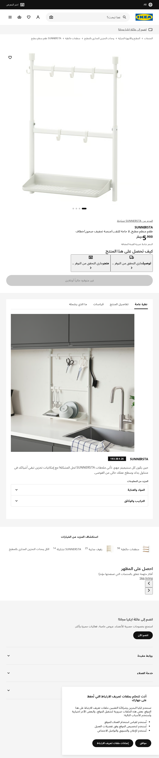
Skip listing (146, 578)
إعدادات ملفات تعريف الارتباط (113, 743)
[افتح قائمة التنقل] (10, 17)
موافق (143, 743)
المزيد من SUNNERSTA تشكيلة (135, 221)
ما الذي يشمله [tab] (78, 304)
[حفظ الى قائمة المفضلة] (10, 57)
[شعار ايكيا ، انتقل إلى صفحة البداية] (143, 17)
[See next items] (149, 590)
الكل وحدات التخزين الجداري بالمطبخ (29, 549)
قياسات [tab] (98, 304)
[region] (79, 126)
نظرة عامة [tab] (141, 304)
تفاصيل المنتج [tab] (119, 304)
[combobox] (92, 17)
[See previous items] (149, 583)
